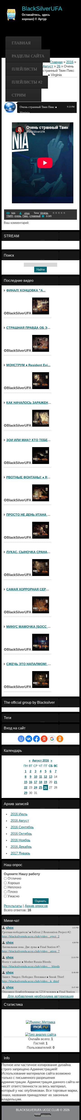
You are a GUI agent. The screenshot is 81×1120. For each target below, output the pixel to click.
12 (45, 776)
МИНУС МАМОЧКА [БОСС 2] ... (30, 626)
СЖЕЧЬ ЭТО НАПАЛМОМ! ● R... (30, 664)
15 (25, 782)
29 (25, 793)
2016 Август (20, 820)
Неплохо (14, 887)
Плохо (13, 892)
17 (35, 782)
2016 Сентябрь (22, 827)
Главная (21, 43)
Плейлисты (24, 69)
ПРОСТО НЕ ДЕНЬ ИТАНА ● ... (29, 514)
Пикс (25, 216)
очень (17, 216)
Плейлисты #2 (27, 82)
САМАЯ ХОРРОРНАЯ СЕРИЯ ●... (31, 589)
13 (50, 776)
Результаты (13, 906)
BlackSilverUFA (42, 8)
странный (34, 216)
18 (40, 782)
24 (35, 787)
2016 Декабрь (21, 847)
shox (27, 213)
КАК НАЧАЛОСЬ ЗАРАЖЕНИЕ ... (31, 402)
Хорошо (14, 883)
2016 (69, 62)
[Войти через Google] (52, 738)
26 (58, 66)
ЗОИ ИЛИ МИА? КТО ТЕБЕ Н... (29, 440)
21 (55, 782)
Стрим (19, 95)
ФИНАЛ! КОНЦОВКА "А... (25, 290)
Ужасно (13, 896)
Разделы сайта (28, 56)
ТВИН (9, 216)
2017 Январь (20, 853)
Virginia (44, 213)
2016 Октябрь (21, 834)
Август (48, 66)
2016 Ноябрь (20, 840)
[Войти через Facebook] (36, 738)
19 (45, 782)
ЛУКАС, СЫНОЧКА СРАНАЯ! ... (30, 552)
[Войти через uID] (21, 738)
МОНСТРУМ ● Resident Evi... (28, 365)
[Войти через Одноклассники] (59, 738)
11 (40, 776)
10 (35, 776)
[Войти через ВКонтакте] (28, 738)
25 (40, 787)
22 (25, 787)
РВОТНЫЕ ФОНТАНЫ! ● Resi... (30, 477)
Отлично (14, 878)
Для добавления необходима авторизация (41, 996)
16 (30, 782)
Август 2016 (40, 760)
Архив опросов (36, 906)
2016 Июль (19, 814)
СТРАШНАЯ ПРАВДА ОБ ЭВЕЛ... (31, 327)
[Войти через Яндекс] (44, 738)
